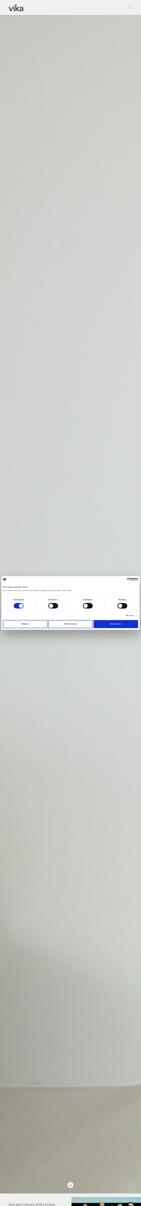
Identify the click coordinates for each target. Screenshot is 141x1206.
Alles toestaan (115, 624)
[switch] (53, 605)
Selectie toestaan (70, 624)
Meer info (67, 590)
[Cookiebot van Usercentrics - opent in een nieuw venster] (123, 579)
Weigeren (25, 624)
